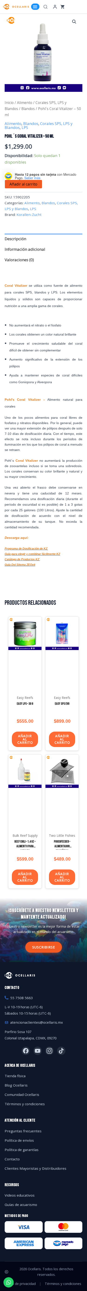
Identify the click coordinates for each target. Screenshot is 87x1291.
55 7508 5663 (21, 997)
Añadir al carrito (23, 184)
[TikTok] (61, 1051)
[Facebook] (26, 1051)
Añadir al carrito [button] (25, 739)
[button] (74, 22)
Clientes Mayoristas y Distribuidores (35, 1168)
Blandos (28, 108)
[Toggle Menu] (35, 7)
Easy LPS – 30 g (25, 704)
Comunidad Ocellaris (22, 1094)
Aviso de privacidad (21, 1283)
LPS (25, 127)
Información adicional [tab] (25, 249)
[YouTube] (37, 1051)
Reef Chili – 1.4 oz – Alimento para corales (24, 846)
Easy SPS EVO (62, 704)
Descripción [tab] (15, 238)
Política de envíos (19, 1140)
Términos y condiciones (25, 1103)
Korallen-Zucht (29, 214)
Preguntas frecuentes (23, 1131)
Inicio (9, 102)
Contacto (12, 1159)
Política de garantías (22, 1149)
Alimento (24, 102)
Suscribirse (43, 947)
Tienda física (15, 1075)
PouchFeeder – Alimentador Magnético (62, 846)
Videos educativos (20, 1195)
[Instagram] (49, 1051)
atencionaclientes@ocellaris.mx (36, 1022)
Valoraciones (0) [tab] (19, 259)
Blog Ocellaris (16, 1085)
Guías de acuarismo (21, 1204)
